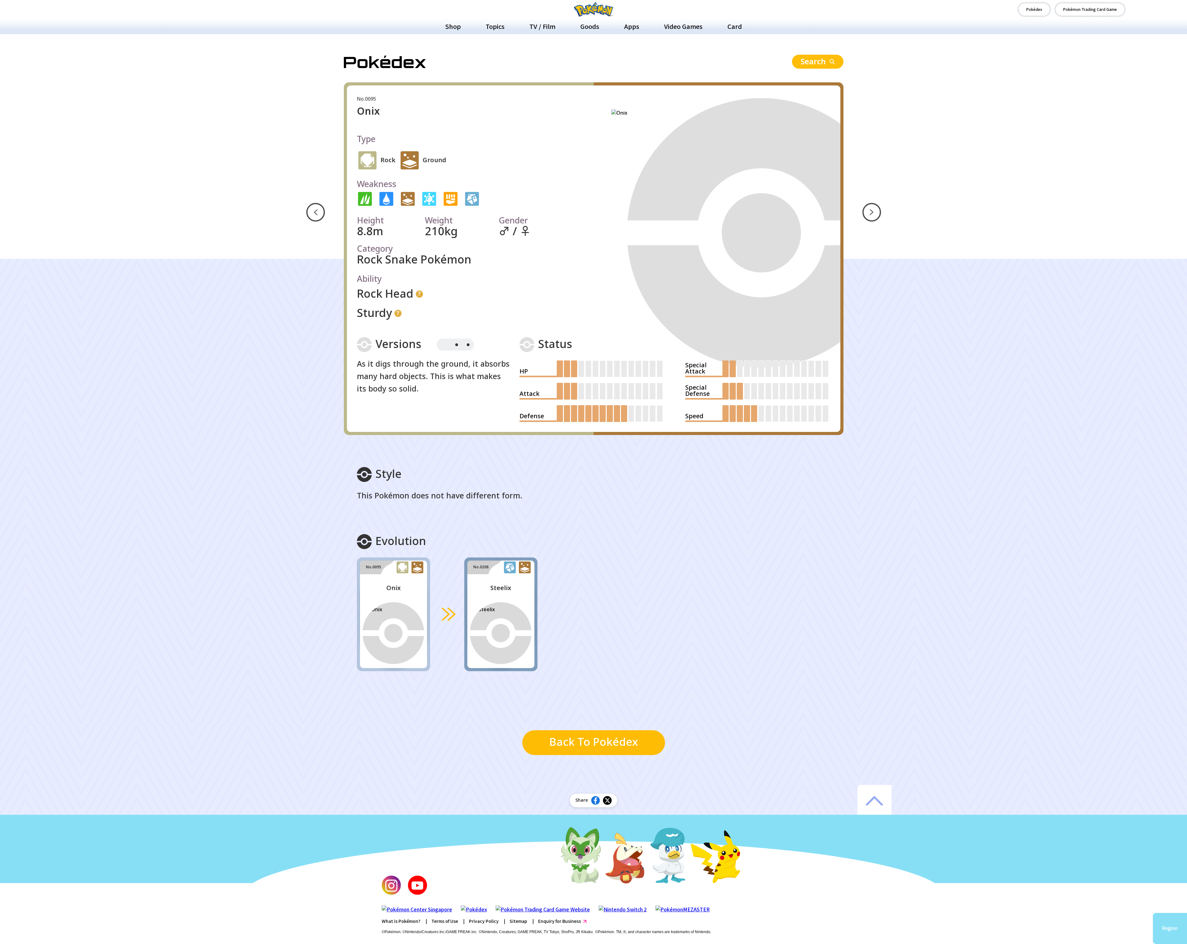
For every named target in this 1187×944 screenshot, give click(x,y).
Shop (453, 26)
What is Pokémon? (401, 921)
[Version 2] (456, 344)
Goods (589, 26)
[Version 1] (444, 344)
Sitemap (518, 921)
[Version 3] (468, 344)
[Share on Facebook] (595, 800)
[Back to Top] (874, 800)
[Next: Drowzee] (871, 212)
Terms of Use (444, 921)
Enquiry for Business (559, 921)
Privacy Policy (484, 921)
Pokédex (1034, 9)
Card (734, 26)
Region (1170, 928)
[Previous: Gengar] (315, 212)
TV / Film (542, 26)
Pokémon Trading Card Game (1090, 9)
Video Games (683, 26)
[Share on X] (607, 800)
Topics (495, 26)
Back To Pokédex (593, 742)
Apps (631, 26)
